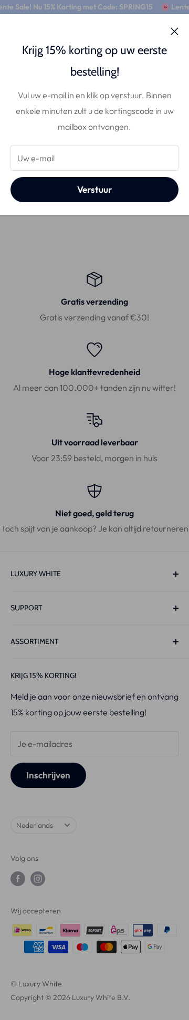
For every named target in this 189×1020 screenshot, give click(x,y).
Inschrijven (48, 774)
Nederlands (34, 825)
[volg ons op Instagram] (37, 879)
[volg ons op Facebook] (17, 879)
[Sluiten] (174, 30)
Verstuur (94, 189)
